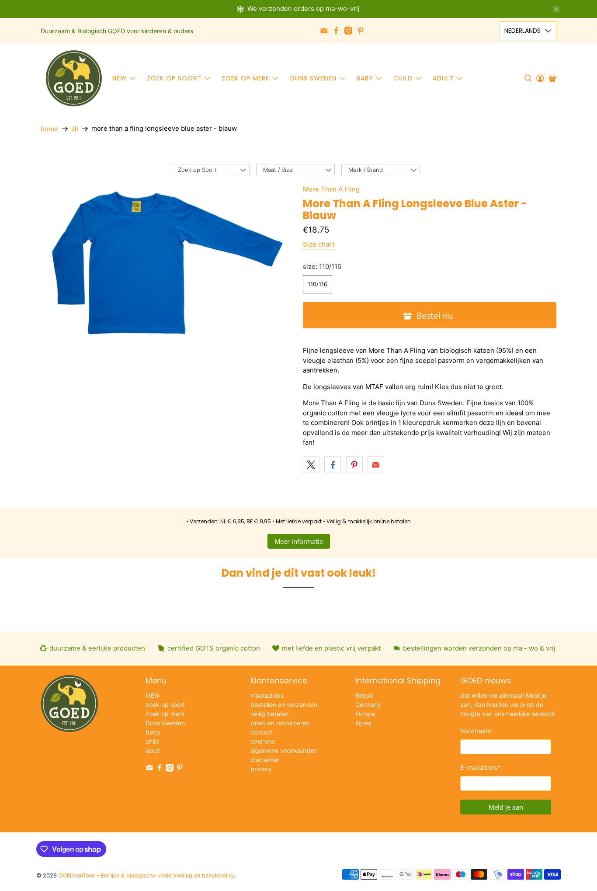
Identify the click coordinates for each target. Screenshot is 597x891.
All (74, 128)
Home (49, 128)
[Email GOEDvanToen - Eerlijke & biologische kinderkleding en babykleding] (324, 31)
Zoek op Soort (197, 169)
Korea (363, 723)
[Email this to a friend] (376, 464)
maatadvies (267, 695)
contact (261, 732)
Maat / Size (278, 169)
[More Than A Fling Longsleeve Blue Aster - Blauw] (167, 262)
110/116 (317, 284)
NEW (119, 78)
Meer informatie (298, 541)
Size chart (318, 244)
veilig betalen (269, 713)
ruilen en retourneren (279, 723)
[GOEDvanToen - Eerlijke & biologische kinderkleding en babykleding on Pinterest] (360, 31)
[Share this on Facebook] (332, 464)
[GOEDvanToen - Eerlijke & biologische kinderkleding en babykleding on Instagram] (348, 31)
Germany (368, 704)
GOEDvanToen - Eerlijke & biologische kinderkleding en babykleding (146, 875)
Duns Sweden (313, 78)
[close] (556, 9)
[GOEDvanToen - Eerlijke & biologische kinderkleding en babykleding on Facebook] (336, 31)
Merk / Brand (365, 169)
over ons (262, 741)
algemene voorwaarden (284, 750)
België (364, 695)
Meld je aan (506, 807)
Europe (365, 713)
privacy (261, 769)
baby (365, 78)
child (403, 78)
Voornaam (475, 731)
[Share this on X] (311, 464)
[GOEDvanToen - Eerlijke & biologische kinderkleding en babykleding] (73, 78)
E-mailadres (480, 767)
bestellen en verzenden (283, 704)
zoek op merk (246, 78)
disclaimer (264, 759)
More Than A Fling (331, 189)
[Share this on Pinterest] (354, 464)
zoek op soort (174, 78)
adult (443, 78)
